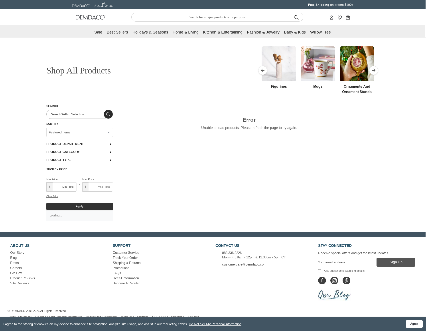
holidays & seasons (150, 32)
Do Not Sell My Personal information (215, 324)
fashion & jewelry (263, 32)
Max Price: (88, 179)
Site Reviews (19, 283)
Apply (79, 206)
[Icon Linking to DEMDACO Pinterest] (346, 280)
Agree (414, 323)
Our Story (17, 252)
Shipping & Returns (127, 263)
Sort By (52, 123)
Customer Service (126, 252)
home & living (186, 32)
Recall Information (126, 278)
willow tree (320, 32)
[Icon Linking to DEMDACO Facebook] (322, 280)
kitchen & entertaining (223, 32)
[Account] (331, 17)
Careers (16, 268)
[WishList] (339, 17)
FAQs (117, 273)
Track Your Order (125, 258)
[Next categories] (373, 70)
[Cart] (347, 17)
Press (14, 263)
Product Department (65, 144)
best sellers (117, 32)
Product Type (58, 160)
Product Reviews (22, 278)
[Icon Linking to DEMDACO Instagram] (334, 280)
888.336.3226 (232, 253)
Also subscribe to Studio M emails (344, 270)
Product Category (63, 152)
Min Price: (52, 179)
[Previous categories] (262, 70)
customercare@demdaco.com (244, 264)
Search (52, 106)
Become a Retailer (126, 283)
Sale (98, 32)
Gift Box (16, 273)
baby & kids (295, 32)
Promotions (121, 268)
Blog (13, 258)
